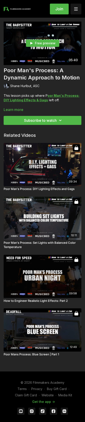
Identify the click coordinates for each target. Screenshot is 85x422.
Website (47, 395)
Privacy (36, 389)
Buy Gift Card (57, 389)
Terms (22, 389)
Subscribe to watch (40, 120)
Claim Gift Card (26, 395)
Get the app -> (43, 402)
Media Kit (65, 395)
